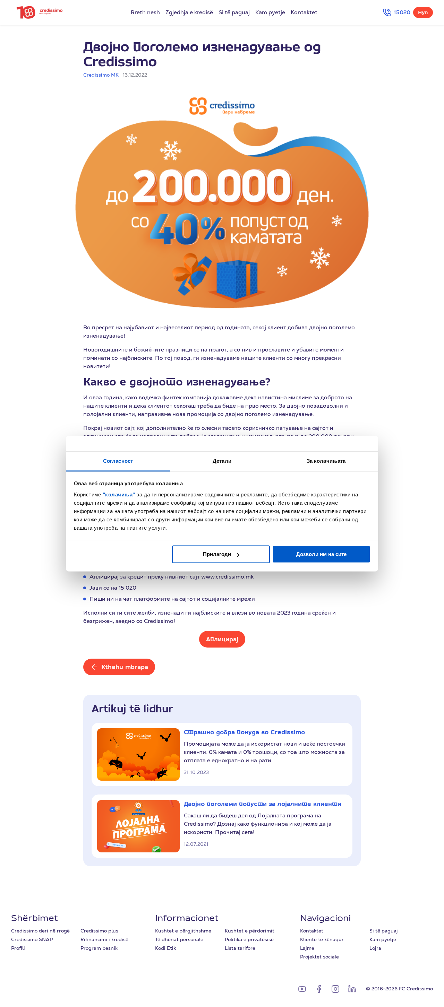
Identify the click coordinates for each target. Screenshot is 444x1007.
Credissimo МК (101, 75)
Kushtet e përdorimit (249, 931)
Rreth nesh (145, 12)
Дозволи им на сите (321, 554)
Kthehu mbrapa (124, 666)
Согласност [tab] (118, 461)
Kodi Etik (165, 948)
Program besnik (99, 948)
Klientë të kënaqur (322, 939)
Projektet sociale (319, 957)
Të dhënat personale (179, 939)
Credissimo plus (99, 931)
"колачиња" (120, 494)
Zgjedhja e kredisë (189, 12)
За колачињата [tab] (326, 461)
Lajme (307, 948)
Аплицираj (222, 639)
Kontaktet (304, 12)
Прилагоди (217, 554)
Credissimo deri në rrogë (40, 931)
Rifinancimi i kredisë (104, 939)
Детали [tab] (222, 461)
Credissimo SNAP (32, 939)
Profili (18, 948)
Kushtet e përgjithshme (183, 931)
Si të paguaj (234, 12)
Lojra (375, 948)
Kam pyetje (270, 12)
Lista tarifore (240, 948)
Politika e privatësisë (249, 939)
